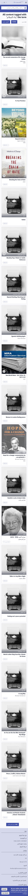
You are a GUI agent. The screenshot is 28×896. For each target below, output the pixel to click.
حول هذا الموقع (23, 835)
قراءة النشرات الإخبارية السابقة (19, 876)
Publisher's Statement (20, 841)
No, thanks (5, 893)
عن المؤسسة (23, 838)
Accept (4, 889)
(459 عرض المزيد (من (12, 824)
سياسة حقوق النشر (22, 844)
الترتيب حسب (6, 22)
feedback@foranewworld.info (18, 868)
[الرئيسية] (17, 2)
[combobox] (3, 2)
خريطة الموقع (23, 846)
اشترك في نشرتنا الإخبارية (19, 880)
